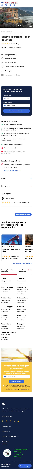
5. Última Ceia (6, 298)
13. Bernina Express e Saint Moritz (8, 334)
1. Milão (3, 278)
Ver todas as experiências (21, 263)
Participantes (7, 95)
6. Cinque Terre (22, 298)
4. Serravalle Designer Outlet (22, 288)
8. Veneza (20, 307)
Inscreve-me (16, 382)
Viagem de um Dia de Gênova (11, 47)
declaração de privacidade (21, 389)
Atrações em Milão (8, 246)
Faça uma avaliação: (23, 215)
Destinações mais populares (6, 270)
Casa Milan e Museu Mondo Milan (11, 250)
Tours (8, 31)
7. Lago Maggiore (7, 307)
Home (3, 31)
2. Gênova (20, 278)
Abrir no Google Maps (11, 170)
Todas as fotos (23, 26)
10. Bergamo (21, 315)
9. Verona (4, 315)
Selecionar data (7, 102)
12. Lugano (20, 324)
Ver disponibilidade (15, 111)
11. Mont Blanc (6, 324)
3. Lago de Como (7, 287)
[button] (14, 5)
